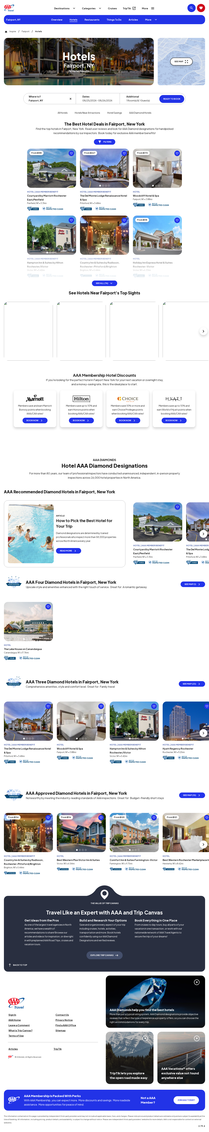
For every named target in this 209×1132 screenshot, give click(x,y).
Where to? (35, 96)
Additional (132, 96)
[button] (100, 185)
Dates (85, 96)
